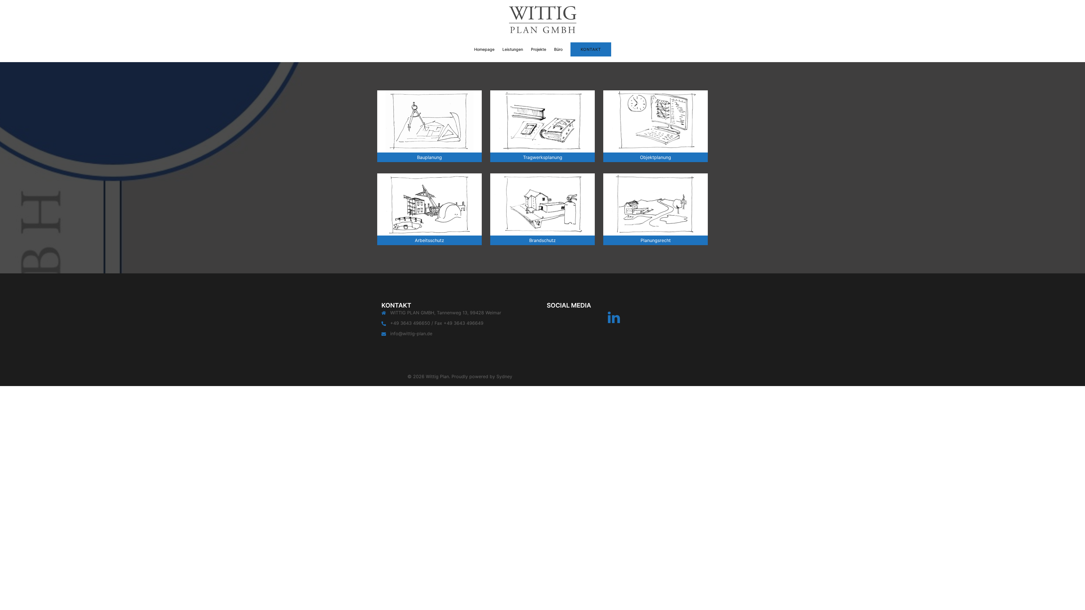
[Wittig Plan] (542, 21)
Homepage (484, 49)
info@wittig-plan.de (411, 333)
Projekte (538, 49)
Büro (558, 49)
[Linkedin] (614, 321)
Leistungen (512, 49)
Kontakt (591, 49)
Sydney (504, 376)
